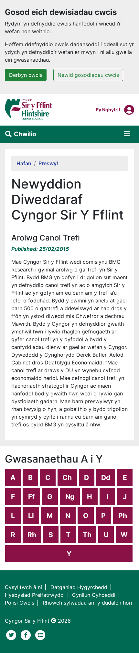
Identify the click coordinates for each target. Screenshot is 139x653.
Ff (31, 497)
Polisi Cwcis (19, 602)
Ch (67, 478)
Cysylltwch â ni (23, 587)
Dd (105, 478)
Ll (31, 516)
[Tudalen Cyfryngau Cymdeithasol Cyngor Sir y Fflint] (26, 634)
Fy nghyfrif (108, 109)
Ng (69, 497)
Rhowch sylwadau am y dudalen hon (87, 602)
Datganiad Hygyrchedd (78, 587)
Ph (122, 516)
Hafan (23, 163)
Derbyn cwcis (25, 75)
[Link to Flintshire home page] (28, 109)
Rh (31, 535)
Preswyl (48, 163)
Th (87, 535)
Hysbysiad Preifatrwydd (34, 595)
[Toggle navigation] (127, 133)
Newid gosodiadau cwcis (88, 75)
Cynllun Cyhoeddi (93, 595)
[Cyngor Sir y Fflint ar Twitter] (12, 634)
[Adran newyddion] (40, 634)
